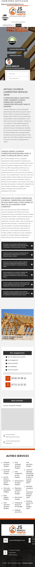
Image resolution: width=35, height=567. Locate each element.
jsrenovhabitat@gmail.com (13, 4)
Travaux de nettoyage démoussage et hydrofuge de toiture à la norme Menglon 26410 (30, 476)
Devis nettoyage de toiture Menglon (18, 465)
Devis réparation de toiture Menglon (7, 505)
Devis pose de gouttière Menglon (7, 490)
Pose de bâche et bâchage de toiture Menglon (7, 480)
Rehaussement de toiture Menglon (18, 482)
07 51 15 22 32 (22, 1)
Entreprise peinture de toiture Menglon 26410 (29, 505)
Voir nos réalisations (17, 49)
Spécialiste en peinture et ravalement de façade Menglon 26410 (29, 492)
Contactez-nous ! (16, 55)
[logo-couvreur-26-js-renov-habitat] (17, 11)
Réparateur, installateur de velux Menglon (18, 491)
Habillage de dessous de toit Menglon (18, 504)
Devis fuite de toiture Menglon (7, 471)
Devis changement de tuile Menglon (18, 474)
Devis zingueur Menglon (6, 497)
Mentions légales (28, 563)
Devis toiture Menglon (18, 498)
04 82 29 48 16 (8, 1)
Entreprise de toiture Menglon (7, 464)
